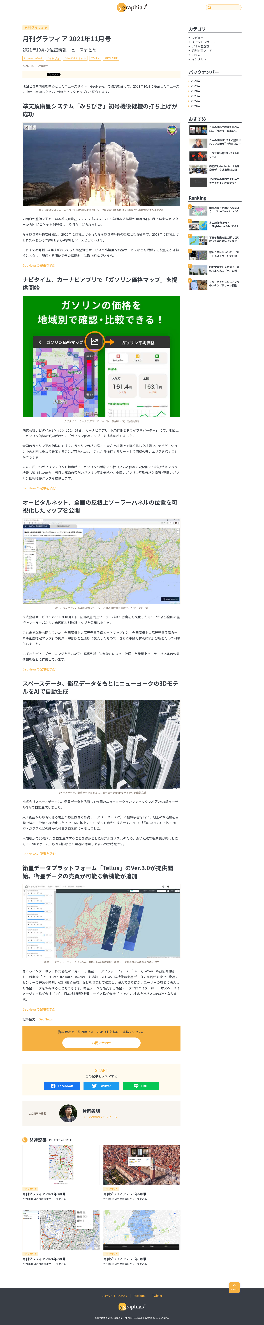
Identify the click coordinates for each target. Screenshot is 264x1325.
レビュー (197, 37)
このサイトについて (115, 1295)
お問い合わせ (101, 1042)
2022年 (195, 100)
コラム (196, 55)
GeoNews (46, 1019)
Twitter (105, 1085)
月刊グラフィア (36, 27)
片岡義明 (43, 65)
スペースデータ (34, 58)
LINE (144, 1085)
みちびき (54, 58)
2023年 (195, 95)
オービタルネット (76, 58)
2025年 (195, 85)
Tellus (95, 58)
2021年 (195, 106)
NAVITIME (112, 58)
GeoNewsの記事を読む (39, 265)
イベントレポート (203, 42)
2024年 (195, 90)
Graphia (118, 1317)
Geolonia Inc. (162, 1317)
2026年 (195, 80)
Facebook (65, 1085)
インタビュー (200, 59)
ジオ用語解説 (200, 46)
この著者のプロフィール (101, 1117)
